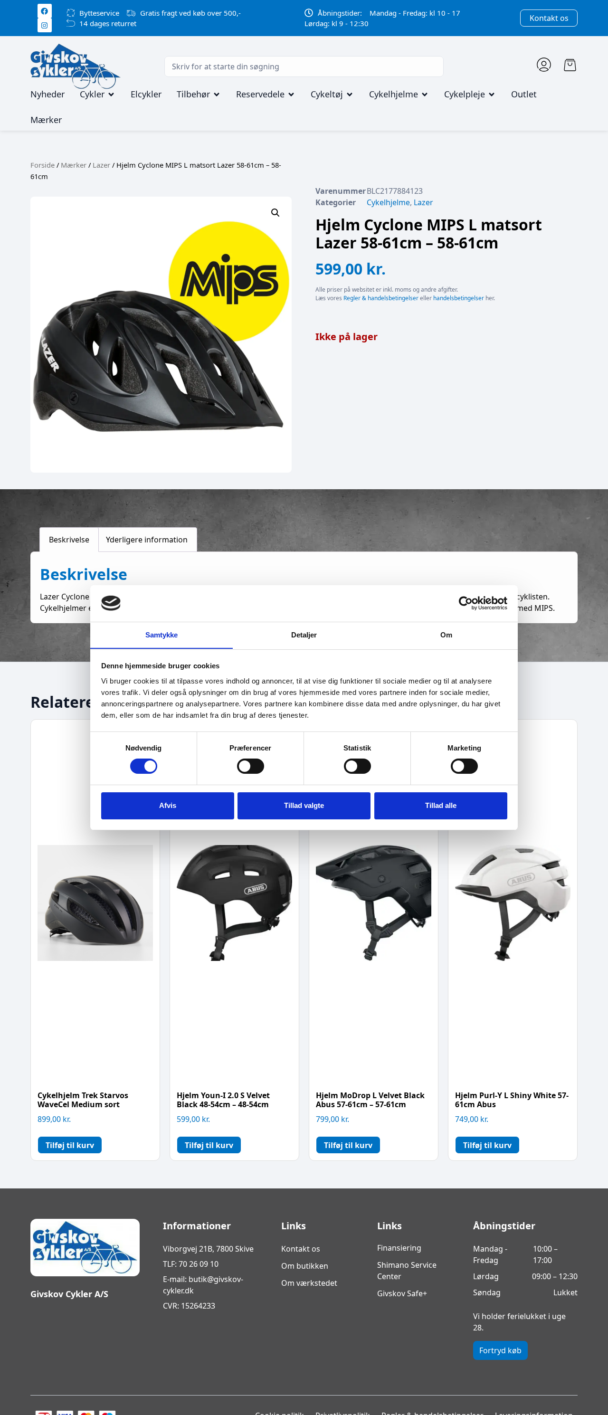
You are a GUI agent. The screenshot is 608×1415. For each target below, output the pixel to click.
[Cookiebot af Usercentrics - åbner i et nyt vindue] (465, 603)
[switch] (250, 766)
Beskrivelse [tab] (69, 539)
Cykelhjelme (388, 202)
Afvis (167, 805)
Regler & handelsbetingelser (380, 298)
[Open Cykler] (111, 94)
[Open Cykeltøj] (349, 94)
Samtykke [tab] (161, 634)
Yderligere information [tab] (147, 539)
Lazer (101, 165)
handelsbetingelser (458, 298)
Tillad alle (440, 805)
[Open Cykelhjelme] (424, 94)
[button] (275, 212)
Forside (42, 165)
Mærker (73, 165)
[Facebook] (45, 11)
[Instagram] (45, 25)
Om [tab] (446, 634)
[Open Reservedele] (291, 94)
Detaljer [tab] (304, 634)
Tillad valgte (304, 805)
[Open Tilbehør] (216, 94)
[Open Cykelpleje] (491, 94)
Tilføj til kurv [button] (70, 1145)
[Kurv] (570, 65)
